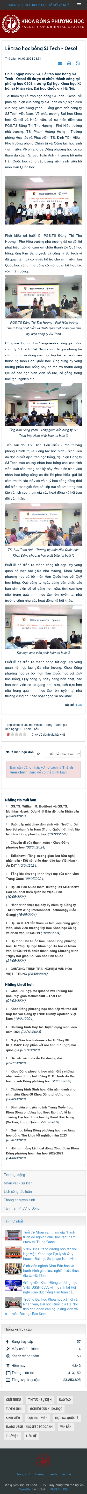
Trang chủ (23, 1474)
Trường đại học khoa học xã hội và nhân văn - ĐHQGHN (40, 5)
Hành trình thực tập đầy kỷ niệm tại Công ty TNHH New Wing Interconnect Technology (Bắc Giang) (41, 909)
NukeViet (25, 1489)
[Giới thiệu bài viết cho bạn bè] (61, 63)
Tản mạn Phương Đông (22, 1208)
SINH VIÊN (13, 1418)
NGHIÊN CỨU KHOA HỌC (46, 1409)
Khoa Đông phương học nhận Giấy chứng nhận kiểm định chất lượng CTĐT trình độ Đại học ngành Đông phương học (40, 1076)
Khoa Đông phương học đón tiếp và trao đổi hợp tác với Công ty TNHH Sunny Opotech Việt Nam (41, 1013)
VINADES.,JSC (57, 1489)
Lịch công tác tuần (18, 1191)
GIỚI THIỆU (13, 1400)
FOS (79, 705)
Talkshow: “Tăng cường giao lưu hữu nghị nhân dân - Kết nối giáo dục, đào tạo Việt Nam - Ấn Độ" (41, 860)
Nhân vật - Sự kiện (18, 1183)
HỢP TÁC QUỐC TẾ (67, 1418)
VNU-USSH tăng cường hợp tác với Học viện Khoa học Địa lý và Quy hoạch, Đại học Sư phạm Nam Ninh (50, 1253)
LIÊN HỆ (31, 1436)
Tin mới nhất (13, 1221)
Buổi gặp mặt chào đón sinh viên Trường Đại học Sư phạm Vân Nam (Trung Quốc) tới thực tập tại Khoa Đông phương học (43, 829)
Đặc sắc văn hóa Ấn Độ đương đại (36, 1058)
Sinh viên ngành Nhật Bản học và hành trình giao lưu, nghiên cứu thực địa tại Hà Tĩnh (51, 1270)
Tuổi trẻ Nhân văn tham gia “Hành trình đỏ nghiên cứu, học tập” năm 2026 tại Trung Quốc (49, 1237)
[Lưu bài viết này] (78, 63)
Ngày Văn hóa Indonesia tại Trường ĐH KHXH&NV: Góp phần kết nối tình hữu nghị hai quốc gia (41, 1045)
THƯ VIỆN (12, 1436)
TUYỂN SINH (14, 1409)
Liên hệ (66, 1474)
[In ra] (69, 63)
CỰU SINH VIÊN (38, 1418)
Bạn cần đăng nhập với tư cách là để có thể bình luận (41, 769)
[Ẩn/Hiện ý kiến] (38, 753)
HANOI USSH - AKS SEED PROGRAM (29, 1427)
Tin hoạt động (14, 1174)
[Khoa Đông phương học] (43, 23)
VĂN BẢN (66, 1427)
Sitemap (39, 1474)
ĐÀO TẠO (65, 1400)
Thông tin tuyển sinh (19, 1199)
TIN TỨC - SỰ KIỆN (40, 1400)
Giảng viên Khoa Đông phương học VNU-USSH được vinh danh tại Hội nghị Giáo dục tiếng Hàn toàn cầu (50, 1287)
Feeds (53, 1474)
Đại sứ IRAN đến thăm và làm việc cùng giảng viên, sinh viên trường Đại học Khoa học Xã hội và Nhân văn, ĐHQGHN (43, 928)
